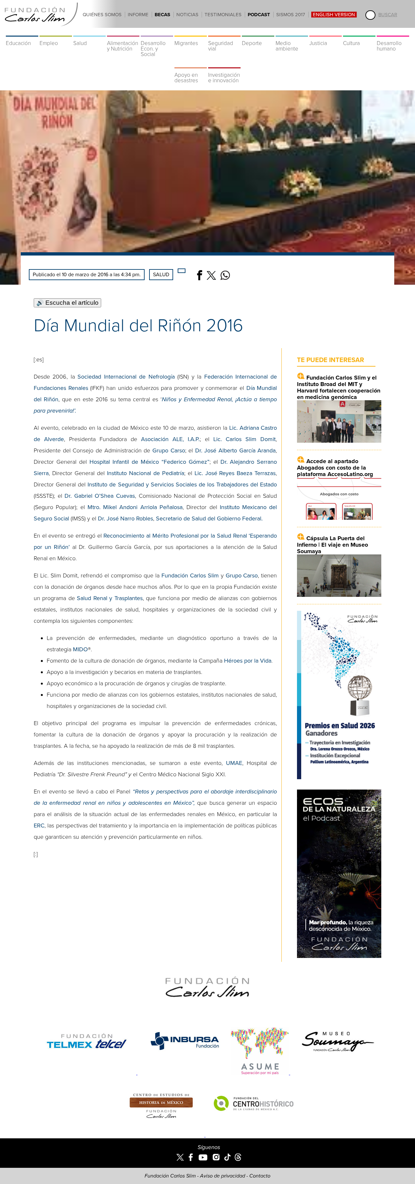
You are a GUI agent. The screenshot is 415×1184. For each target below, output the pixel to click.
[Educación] (22, 32)
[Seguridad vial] (224, 32)
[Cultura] (359, 32)
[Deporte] (258, 32)
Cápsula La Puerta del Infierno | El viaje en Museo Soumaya (332, 545)
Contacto (259, 1176)
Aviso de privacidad (222, 1176)
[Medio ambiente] (292, 32)
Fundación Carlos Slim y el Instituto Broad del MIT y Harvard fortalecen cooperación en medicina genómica (338, 387)
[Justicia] (325, 32)
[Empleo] (56, 32)
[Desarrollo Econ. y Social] (157, 32)
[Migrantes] (190, 32)
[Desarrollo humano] (393, 32)
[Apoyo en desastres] (190, 64)
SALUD (161, 274)
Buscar (387, 14)
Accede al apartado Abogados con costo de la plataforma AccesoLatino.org (335, 468)
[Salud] (89, 32)
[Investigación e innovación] (224, 64)
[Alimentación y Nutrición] (123, 32)
